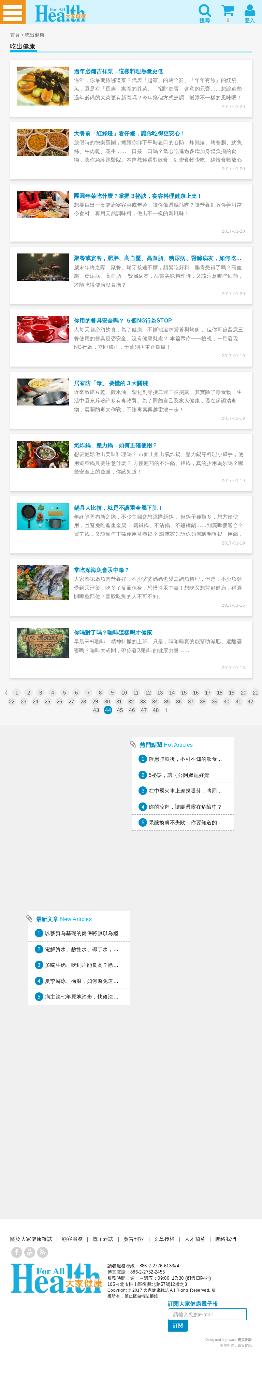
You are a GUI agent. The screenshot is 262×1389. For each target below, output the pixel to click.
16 (196, 693)
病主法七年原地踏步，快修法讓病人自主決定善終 (102, 997)
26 (59, 701)
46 (132, 710)
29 (95, 701)
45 (120, 710)
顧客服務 (72, 1239)
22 (12, 701)
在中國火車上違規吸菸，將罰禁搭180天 (195, 791)
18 (220, 693)
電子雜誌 (103, 1239)
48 (156, 710)
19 (232, 693)
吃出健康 (35, 35)
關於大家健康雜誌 (31, 1239)
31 (119, 701)
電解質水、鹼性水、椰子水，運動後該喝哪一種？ (102, 949)
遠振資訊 (245, 1345)
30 (107, 701)
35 (167, 701)
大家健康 (56, 1278)
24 (36, 701)
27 (71, 701)
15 (184, 693)
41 (239, 701)
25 (47, 701)
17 (208, 693)
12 (148, 693)
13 (160, 693)
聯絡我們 (225, 1239)
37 (191, 701)
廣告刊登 (133, 1239)
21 (256, 693)
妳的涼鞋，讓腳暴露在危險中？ (185, 807)
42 (250, 701)
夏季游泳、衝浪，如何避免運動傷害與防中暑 (97, 981)
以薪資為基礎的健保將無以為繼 (81, 933)
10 (124, 693)
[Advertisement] (79, 861)
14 (172, 693)
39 (215, 701)
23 (24, 701)
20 (244, 693)
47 (144, 710)
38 (203, 701)
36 (179, 701)
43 (96, 710)
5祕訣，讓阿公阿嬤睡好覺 (179, 775)
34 (155, 701)
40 (227, 701)
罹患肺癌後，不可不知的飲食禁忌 (188, 759)
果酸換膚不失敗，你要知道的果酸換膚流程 (198, 822)
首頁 (15, 35)
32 (131, 701)
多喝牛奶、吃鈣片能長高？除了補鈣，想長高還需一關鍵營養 (116, 965)
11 (136, 693)
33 (143, 701)
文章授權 (164, 1239)
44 (108, 710)
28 (83, 701)
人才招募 (195, 1239)
